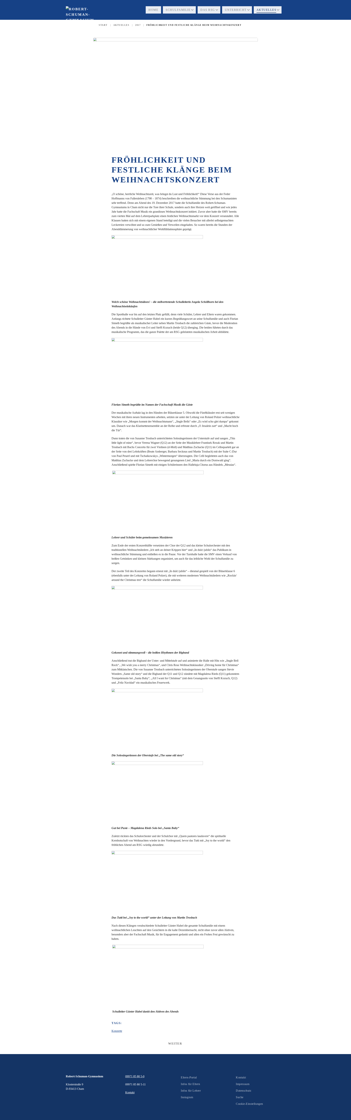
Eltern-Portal (189, 1077)
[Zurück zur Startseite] (79, 22)
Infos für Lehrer (191, 1090)
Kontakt (241, 1077)
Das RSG (207, 9)
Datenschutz (243, 1090)
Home (153, 9)
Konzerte (117, 1030)
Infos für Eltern (190, 1084)
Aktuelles (266, 9)
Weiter (175, 1043)
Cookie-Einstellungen (249, 1103)
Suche (240, 1097)
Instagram (187, 1097)
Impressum (242, 1084)
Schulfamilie (178, 9)
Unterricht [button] (236, 9)
